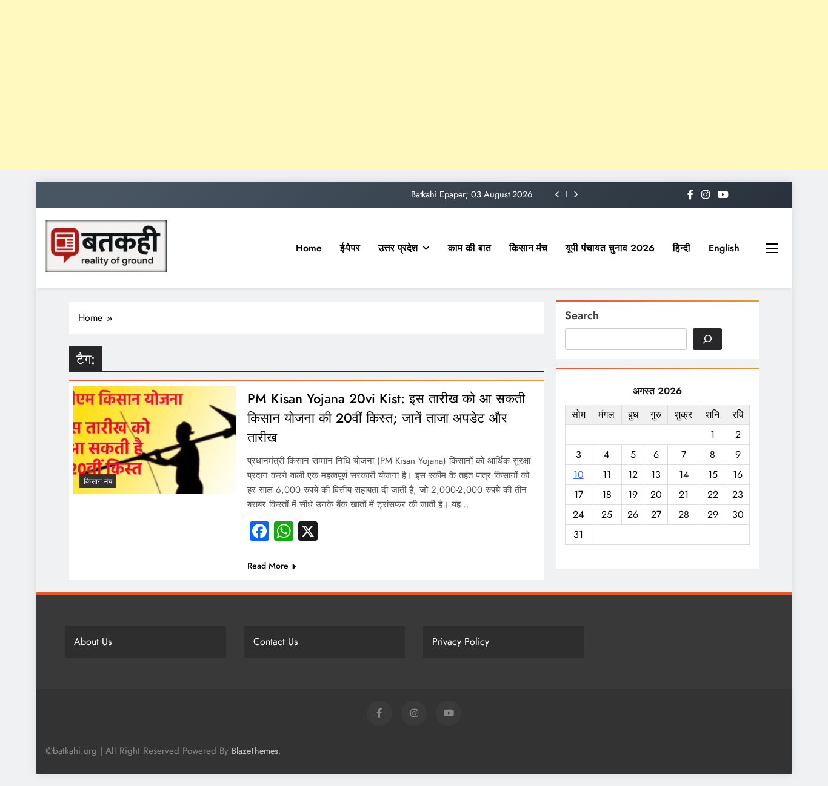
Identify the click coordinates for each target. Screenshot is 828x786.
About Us (93, 642)
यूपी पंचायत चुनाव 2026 (610, 248)
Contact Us (275, 642)
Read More (268, 566)
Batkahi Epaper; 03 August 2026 (471, 194)
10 (578, 474)
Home (309, 248)
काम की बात (469, 248)
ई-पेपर (350, 248)
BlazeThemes (255, 751)
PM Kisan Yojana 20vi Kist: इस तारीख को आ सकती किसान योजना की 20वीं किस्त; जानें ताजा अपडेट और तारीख (386, 418)
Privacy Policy (460, 642)
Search (582, 315)
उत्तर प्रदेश (398, 248)
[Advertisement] (363, 85)
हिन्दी (681, 248)
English (724, 248)
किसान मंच (528, 248)
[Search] (707, 339)
